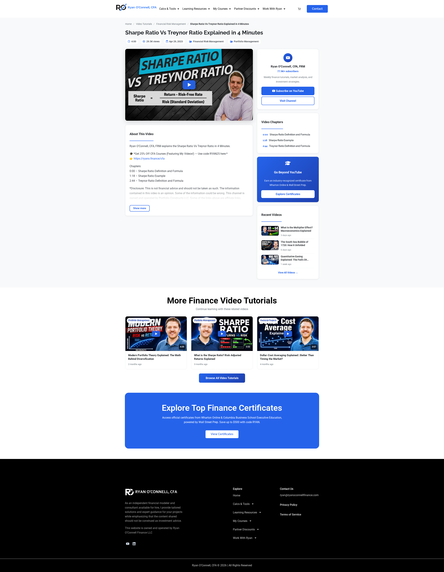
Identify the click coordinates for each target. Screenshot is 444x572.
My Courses (220, 8)
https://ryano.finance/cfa (149, 158)
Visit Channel (288, 100)
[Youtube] (127, 544)
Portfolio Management (246, 41)
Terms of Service (290, 514)
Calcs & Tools (167, 8)
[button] (189, 85)
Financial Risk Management (171, 24)
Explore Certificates (288, 194)
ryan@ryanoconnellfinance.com (299, 495)
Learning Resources (194, 8)
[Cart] (299, 8)
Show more (139, 208)
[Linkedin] (134, 544)
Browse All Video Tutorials (222, 378)
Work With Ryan (272, 8)
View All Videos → (288, 272)
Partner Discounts (245, 8)
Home (128, 24)
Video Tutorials (144, 24)
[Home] (151, 492)
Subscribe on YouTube (289, 91)
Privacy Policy (288, 504)
